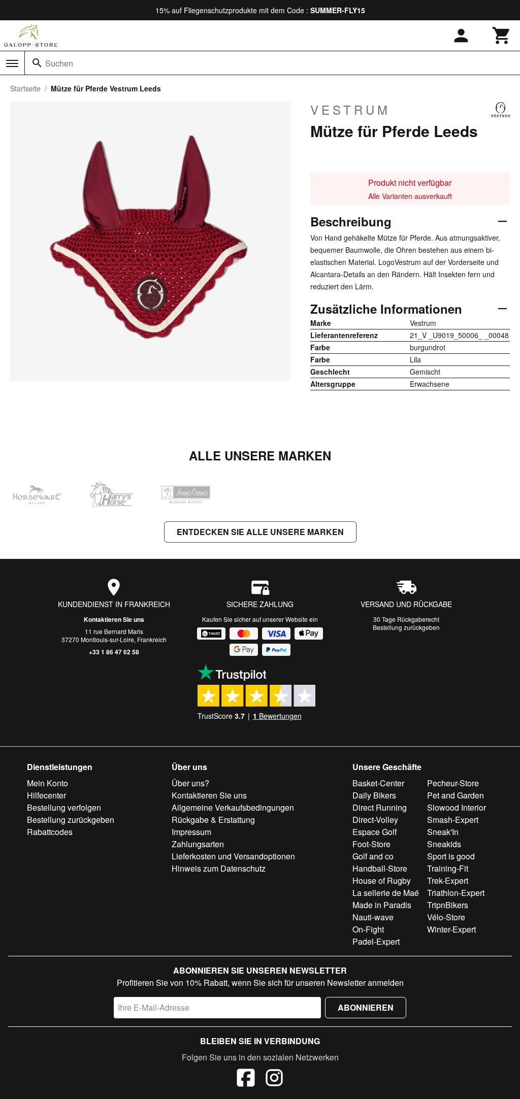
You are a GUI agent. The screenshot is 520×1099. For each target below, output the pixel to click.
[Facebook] (246, 1079)
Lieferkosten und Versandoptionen (233, 856)
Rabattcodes (50, 832)
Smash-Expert (452, 819)
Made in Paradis (381, 905)
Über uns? (190, 783)
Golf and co (373, 856)
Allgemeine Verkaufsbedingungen (233, 807)
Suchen (59, 63)
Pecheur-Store (453, 783)
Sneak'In (443, 832)
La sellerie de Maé (385, 892)
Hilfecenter (46, 795)
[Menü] (12, 63)
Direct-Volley (375, 819)
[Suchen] (37, 63)
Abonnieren (366, 1007)
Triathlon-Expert (455, 892)
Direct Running (379, 807)
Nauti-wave (373, 917)
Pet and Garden (455, 795)
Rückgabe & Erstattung (213, 819)
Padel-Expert (376, 941)
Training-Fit (447, 868)
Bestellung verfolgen (64, 807)
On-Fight (368, 929)
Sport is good (451, 856)
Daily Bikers (374, 795)
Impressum (191, 832)
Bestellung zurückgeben (406, 627)
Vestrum (350, 110)
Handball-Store (379, 868)
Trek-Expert (447, 880)
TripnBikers (447, 905)
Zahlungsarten (198, 844)
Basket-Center (378, 783)
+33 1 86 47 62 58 (114, 651)
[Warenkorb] (502, 35)
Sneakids (444, 844)
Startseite (25, 88)
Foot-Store (371, 844)
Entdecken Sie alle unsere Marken (260, 532)
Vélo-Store (446, 917)
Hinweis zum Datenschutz (219, 868)
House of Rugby (381, 880)
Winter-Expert (451, 929)
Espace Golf (374, 832)
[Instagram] (274, 1079)
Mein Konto (47, 783)
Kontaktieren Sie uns (114, 619)
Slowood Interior (456, 807)
